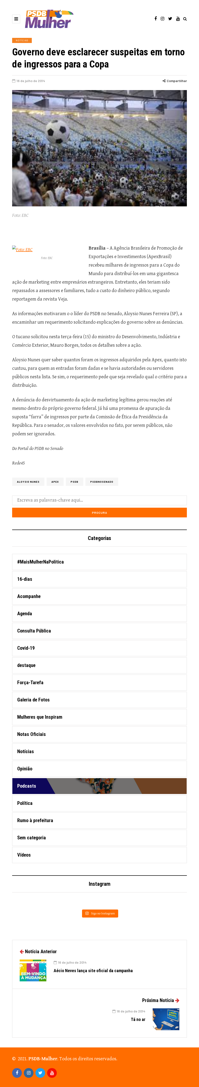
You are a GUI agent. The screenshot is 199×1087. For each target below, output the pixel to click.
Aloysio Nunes (28, 481)
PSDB (74, 481)
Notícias (22, 40)
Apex (55, 481)
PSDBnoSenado (101, 481)
